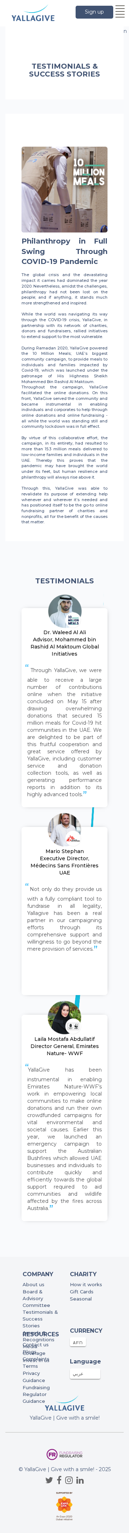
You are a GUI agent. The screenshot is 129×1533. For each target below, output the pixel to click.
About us (33, 1284)
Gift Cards (82, 1291)
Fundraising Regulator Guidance (36, 1394)
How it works (86, 1284)
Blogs (30, 1352)
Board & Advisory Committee (36, 1298)
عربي (78, 1373)
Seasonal (81, 1299)
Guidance (34, 1380)
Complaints (36, 1359)
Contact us (36, 1344)
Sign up (94, 12)
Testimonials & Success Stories (40, 1318)
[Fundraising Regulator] (64, 1454)
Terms (30, 1366)
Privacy (31, 1373)
